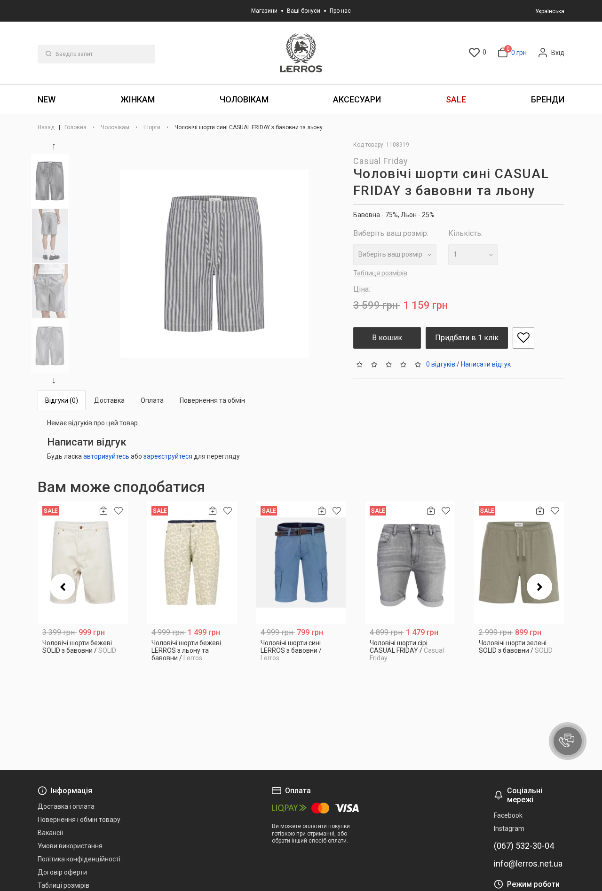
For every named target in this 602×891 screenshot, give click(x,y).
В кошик (387, 337)
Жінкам (137, 99)
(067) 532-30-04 (524, 846)
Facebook (508, 815)
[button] (568, 741)
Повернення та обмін (212, 400)
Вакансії (50, 832)
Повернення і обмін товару (79, 819)
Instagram (509, 828)
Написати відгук (486, 363)
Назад (47, 127)
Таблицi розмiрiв (63, 885)
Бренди (547, 99)
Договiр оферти (62, 872)
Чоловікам (244, 99)
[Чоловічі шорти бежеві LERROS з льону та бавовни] (192, 562)
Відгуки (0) (61, 400)
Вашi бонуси (303, 11)
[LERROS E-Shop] (301, 52)
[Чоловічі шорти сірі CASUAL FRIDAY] (410, 562)
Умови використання (70, 846)
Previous (55, 146)
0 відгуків (440, 363)
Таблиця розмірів (380, 273)
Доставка (109, 400)
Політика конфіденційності (79, 859)
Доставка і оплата (66, 806)
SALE (456, 99)
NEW (46, 99)
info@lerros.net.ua (528, 864)
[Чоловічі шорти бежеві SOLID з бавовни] (83, 562)
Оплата (152, 400)
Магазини (264, 11)
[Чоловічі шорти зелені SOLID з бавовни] (519, 562)
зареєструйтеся (167, 456)
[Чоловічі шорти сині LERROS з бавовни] (301, 562)
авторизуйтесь (106, 456)
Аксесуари (357, 99)
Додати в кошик (83, 646)
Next (55, 380)
